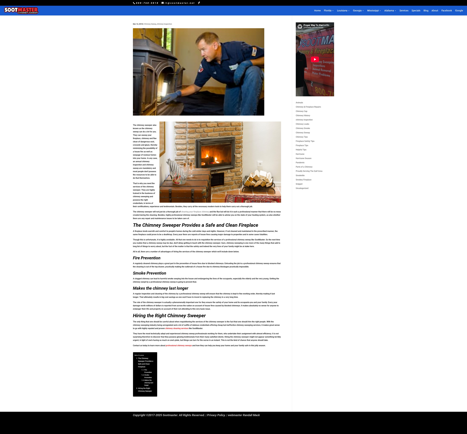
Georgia (357, 11)
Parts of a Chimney (304, 167)
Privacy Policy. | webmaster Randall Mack (233, 415)
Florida (328, 11)
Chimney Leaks (302, 124)
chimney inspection (164, 24)
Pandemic (300, 162)
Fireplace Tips (302, 145)
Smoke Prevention (148, 376)
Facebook (446, 11)
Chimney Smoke (303, 128)
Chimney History (303, 115)
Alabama (389, 11)
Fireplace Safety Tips (305, 141)
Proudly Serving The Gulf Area (309, 171)
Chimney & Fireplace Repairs (308, 107)
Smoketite (300, 175)
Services (404, 11)
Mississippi (373, 11)
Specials (416, 11)
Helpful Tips (301, 150)
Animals (299, 102)
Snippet (299, 184)
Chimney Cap (301, 111)
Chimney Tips (302, 137)
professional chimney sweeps (179, 345)
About (435, 11)
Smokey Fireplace (303, 180)
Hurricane (300, 154)
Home (317, 11)
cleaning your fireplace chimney (195, 212)
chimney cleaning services (176, 328)
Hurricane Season (303, 158)
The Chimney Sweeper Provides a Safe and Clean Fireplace (145, 362)
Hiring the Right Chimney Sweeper (145, 389)
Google (459, 11)
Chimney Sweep (150, 24)
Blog (426, 11)
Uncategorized (302, 188)
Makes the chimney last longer (148, 382)
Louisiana (342, 11)
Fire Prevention (148, 371)
